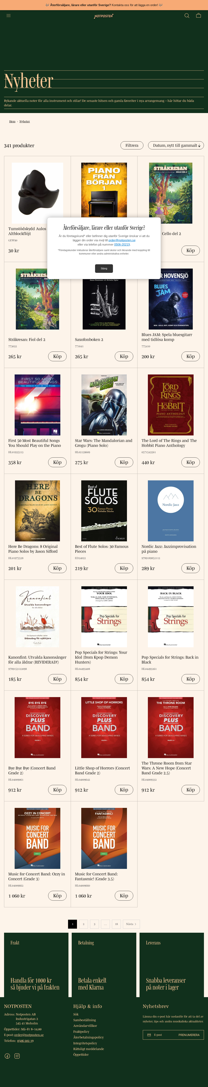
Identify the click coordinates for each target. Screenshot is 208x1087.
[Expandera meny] (8, 15)
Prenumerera (189, 1035)
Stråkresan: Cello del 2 (161, 233)
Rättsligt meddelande (88, 1049)
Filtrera (132, 145)
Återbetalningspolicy (88, 1037)
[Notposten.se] (104, 16)
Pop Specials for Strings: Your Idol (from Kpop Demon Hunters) (101, 657)
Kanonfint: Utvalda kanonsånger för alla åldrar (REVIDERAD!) (37, 659)
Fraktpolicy (81, 1031)
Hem (12, 121)
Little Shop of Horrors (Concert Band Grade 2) (102, 770)
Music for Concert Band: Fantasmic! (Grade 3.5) (96, 876)
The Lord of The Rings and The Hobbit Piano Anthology (169, 443)
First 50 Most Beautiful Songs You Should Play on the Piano (34, 443)
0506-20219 (122, 244)
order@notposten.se (121, 240)
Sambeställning (84, 1020)
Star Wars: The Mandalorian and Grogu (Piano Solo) (103, 443)
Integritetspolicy (85, 1043)
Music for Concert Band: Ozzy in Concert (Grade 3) (36, 876)
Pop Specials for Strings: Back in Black (170, 659)
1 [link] (72, 924)
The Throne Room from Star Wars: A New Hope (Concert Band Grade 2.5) (167, 768)
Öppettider (81, 1054)
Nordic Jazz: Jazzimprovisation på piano (169, 549)
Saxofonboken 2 (89, 339)
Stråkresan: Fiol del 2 (26, 339)
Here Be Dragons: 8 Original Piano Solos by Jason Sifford (33, 549)
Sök (75, 1014)
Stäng (104, 268)
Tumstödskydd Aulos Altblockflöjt (27, 231)
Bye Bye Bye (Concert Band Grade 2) (32, 770)
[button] (186, 15)
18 (116, 924)
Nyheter (25, 121)
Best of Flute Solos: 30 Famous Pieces (101, 549)
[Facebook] (7, 1056)
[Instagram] (17, 1056)
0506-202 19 (25, 1040)
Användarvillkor (85, 1025)
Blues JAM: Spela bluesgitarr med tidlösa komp (167, 337)
